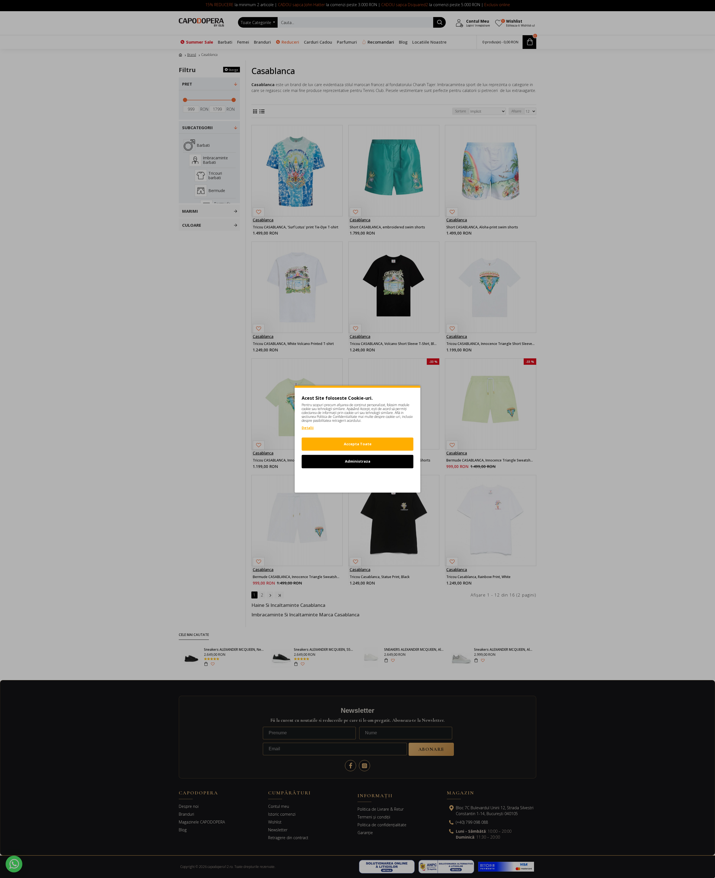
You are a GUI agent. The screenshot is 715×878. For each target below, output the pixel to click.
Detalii (308, 427)
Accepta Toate (357, 443)
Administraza (357, 461)
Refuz (357, 478)
